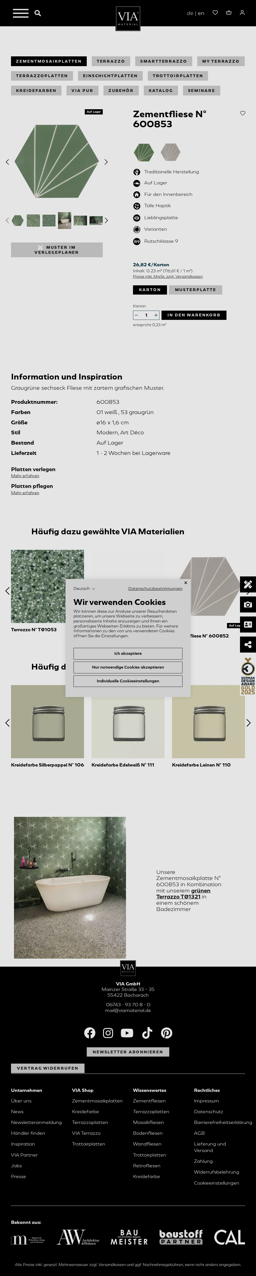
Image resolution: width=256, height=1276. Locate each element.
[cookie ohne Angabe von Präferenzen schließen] (185, 583)
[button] (84, 589)
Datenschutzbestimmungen (155, 588)
